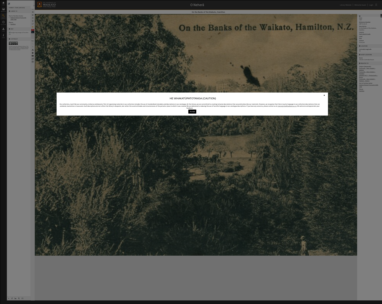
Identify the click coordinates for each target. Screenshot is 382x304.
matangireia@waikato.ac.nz (287, 106)
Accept (192, 111)
